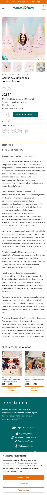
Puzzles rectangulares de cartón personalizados (11, 381)
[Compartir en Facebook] (8, 131)
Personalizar (23, 484)
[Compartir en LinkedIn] (26, 131)
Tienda (12, 74)
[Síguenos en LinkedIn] (27, 2)
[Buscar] (8, 1)
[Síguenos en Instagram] (20, 2)
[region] (23, 473)
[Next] (41, 38)
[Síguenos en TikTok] (23, 2)
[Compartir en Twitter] (13, 131)
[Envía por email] (17, 131)
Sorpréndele (19, 412)
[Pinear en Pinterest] (21, 131)
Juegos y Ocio (24, 74)
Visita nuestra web (25, 446)
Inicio (4, 74)
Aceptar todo (23, 477)
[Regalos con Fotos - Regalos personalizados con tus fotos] (23, 8)
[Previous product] (8, 89)
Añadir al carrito (25, 115)
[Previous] (5, 38)
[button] (13, 1)
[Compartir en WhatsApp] (4, 131)
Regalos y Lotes (25, 433)
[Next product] (4, 89)
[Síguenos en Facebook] (18, 2)
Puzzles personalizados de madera (34, 381)
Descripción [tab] (7, 145)
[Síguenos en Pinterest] (25, 2)
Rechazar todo (23, 490)
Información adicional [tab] (12, 150)
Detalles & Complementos (25, 437)
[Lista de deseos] (33, 1)
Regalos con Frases (25, 441)
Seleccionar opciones (11, 389)
